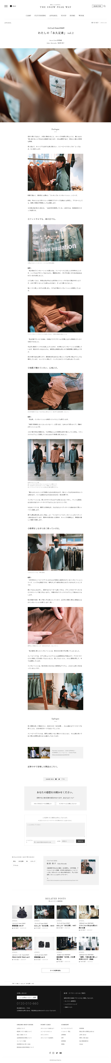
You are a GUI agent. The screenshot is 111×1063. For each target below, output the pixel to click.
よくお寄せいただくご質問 (27, 997)
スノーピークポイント (46, 1031)
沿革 (62, 1037)
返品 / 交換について (22, 1034)
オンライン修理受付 (70, 1001)
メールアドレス (29, 841)
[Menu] (6, 6)
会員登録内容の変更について (24, 1037)
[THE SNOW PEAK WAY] (55, 6)
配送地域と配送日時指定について (25, 1047)
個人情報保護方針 (83, 1041)
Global (81, 1044)
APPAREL (7, 23)
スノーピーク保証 (21, 1041)
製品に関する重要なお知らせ (86, 1031)
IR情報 (62, 1044)
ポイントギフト (45, 1034)
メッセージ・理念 (65, 1031)
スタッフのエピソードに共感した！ (43, 803)
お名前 (58, 841)
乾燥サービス (68, 1007)
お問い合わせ (82, 1034)
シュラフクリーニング (71, 1004)
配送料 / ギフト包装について (24, 1031)
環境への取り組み (83, 1037)
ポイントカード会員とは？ (47, 1028)
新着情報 (81, 1028)
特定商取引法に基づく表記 (23, 1044)
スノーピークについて (66, 1028)
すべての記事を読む (55, 970)
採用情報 (63, 1041)
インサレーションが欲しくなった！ (68, 803)
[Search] (104, 6)
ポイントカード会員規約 (47, 1037)
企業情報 (63, 1034)
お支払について (21, 1028)
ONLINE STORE (97, 6)
